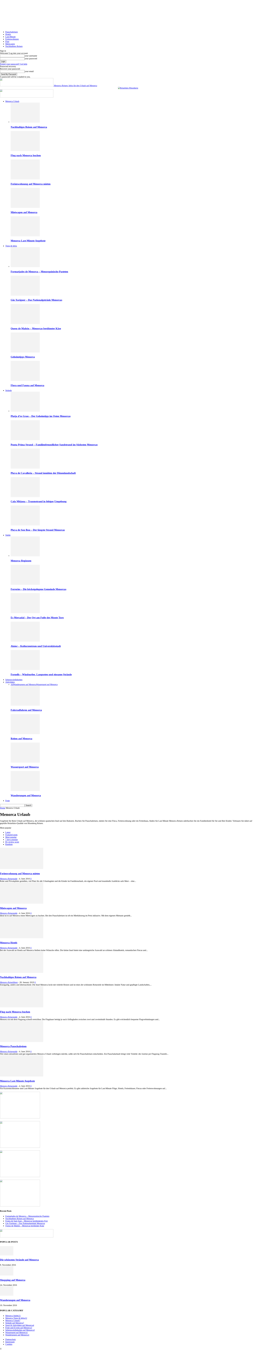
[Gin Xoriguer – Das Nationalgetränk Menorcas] (25, 295)
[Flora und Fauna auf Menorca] (25, 380)
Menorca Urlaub (12, 101)
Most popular (11, 837)
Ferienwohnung (12, 39)
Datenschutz (10, 1339)
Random (9, 844)
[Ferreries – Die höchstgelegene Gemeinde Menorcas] (25, 584)
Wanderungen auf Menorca (24, 684)
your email (29, 71)
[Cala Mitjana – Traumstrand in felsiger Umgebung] (25, 496)
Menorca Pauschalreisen (13, 1046)
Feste (7, 801)
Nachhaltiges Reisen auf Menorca (29, 127)
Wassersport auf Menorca (47, 684)
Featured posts (11, 835)
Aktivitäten (10, 682)
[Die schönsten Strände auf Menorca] (6, 1255)
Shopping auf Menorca (12, 1280)
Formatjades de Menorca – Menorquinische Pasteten (39, 271)
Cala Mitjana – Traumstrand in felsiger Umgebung (39, 501)
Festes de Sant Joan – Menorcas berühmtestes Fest (26, 1221)
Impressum (10, 1342)
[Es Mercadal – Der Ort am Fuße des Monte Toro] (25, 612)
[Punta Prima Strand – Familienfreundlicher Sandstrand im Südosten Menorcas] (25, 439)
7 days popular (11, 839)
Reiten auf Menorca (21, 738)
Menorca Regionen (21, 560)
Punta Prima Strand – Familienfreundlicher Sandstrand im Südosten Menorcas (54, 444)
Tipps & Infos (11, 246)
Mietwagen (10, 44)
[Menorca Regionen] (25, 555)
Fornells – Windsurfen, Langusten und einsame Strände (41, 674)
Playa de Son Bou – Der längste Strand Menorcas (38, 530)
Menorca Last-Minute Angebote (28, 240)
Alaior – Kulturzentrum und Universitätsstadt (36, 646)
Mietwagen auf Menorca (24, 212)
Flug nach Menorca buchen (26, 155)
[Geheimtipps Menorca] (25, 352)
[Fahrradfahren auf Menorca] (25, 705)
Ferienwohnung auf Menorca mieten (31, 184)
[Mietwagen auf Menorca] (25, 207)
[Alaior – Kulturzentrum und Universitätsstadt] (25, 641)
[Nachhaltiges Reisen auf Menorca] (25, 122)
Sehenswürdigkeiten (13, 680)
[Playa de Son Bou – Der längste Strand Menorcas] (25, 525)
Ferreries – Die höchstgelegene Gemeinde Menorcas (38, 589)
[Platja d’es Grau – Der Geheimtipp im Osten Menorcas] (25, 411)
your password (31, 58)
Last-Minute (10, 37)
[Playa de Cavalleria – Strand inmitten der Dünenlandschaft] (25, 468)
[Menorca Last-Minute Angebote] (25, 235)
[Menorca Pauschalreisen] (21, 1041)
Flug (7, 41)
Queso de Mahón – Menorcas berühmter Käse (36, 328)
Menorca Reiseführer (9, 982)
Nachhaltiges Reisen (14, 46)
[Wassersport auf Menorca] (25, 762)
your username (31, 56)
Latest (7, 832)
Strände (8, 390)
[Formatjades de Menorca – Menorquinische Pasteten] (25, 266)
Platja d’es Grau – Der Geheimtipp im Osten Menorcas (41, 416)
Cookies (8, 1344)
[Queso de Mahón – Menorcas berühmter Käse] (25, 323)
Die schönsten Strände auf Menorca (19, 1259)
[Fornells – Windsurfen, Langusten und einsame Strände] (25, 669)
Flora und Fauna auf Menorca (27, 385)
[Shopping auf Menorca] (6, 1275)
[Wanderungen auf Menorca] (25, 790)
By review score (12, 842)
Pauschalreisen (11, 32)
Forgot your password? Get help (13, 64)
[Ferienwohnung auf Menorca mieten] (25, 179)
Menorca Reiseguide (8, 879)
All (12, 684)
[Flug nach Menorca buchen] (25, 150)
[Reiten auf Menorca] (25, 733)
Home (2, 808)
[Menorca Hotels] (21, 937)
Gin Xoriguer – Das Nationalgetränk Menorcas (36, 300)
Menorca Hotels (8, 942)
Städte (8, 535)
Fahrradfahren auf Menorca (26, 710)
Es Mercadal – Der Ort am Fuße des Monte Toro (37, 617)
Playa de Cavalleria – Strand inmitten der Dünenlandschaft (43, 473)
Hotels (8, 34)
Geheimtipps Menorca (23, 356)
